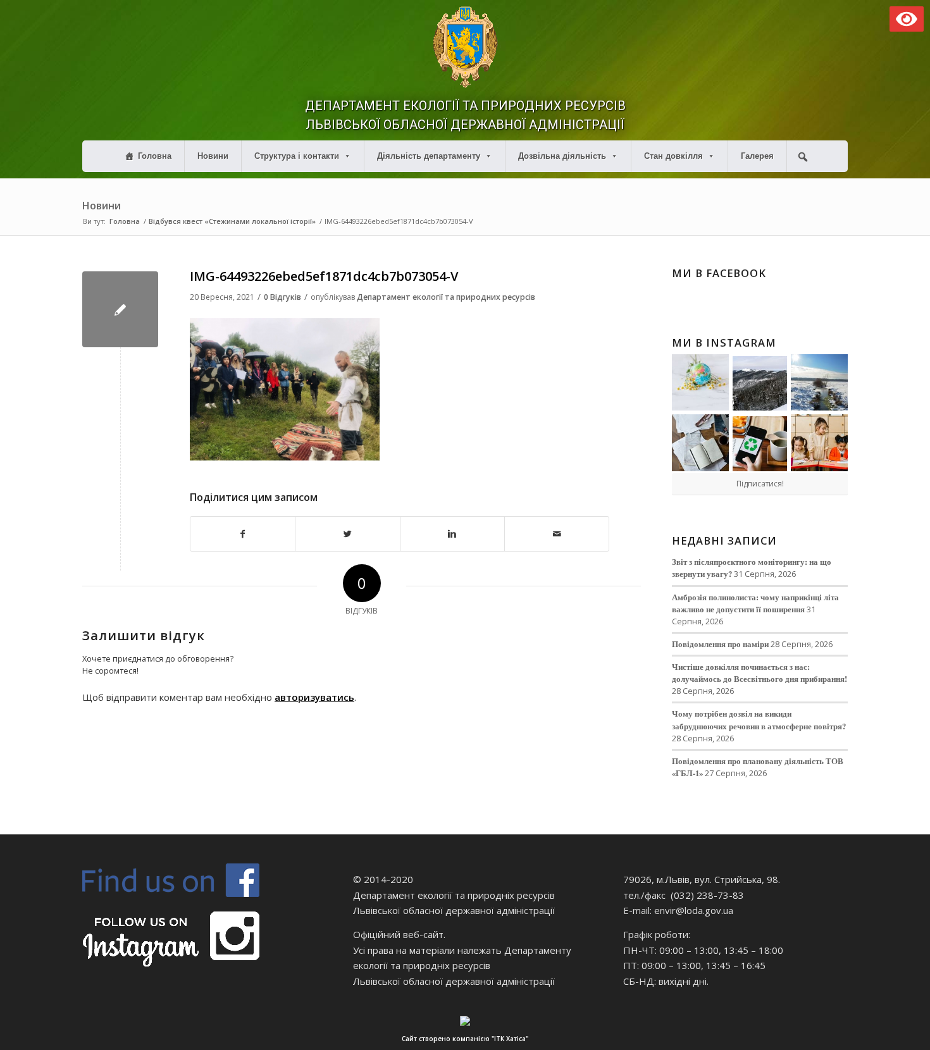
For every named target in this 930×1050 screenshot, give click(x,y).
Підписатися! (760, 483)
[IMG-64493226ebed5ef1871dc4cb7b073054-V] (120, 309)
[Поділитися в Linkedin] (452, 534)
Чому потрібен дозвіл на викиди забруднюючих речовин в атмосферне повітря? (759, 719)
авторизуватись (314, 697)
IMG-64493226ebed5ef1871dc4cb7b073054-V (324, 276)
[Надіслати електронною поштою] (557, 534)
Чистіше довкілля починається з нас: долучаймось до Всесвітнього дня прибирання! (759, 672)
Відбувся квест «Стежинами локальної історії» (232, 221)
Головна (154, 156)
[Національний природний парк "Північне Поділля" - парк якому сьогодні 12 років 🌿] (819, 382)
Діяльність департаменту (428, 156)
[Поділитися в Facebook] (242, 534)
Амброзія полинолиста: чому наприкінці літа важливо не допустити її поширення (755, 603)
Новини (212, 156)
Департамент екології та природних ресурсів (446, 297)
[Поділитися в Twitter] (347, 534)
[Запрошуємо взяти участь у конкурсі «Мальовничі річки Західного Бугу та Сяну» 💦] (819, 442)
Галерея (757, 156)
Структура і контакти (296, 156)
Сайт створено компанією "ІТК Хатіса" (465, 1038)
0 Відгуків (282, 297)
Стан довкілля (673, 156)
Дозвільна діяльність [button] (562, 156)
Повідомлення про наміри (720, 644)
